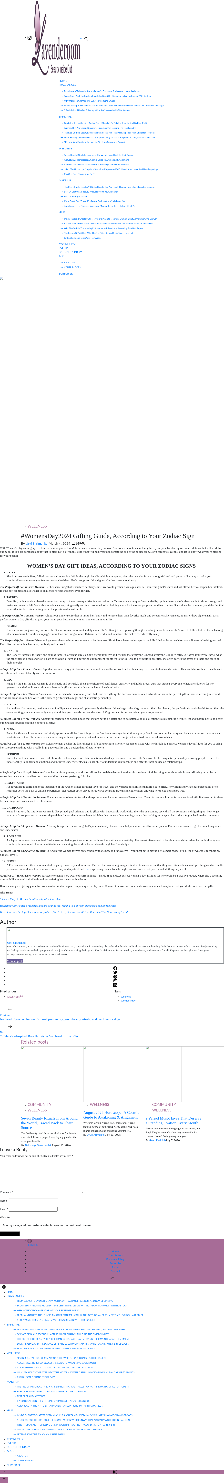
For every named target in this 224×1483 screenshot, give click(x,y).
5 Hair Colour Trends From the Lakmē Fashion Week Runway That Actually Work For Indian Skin (108, 224)
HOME (63, 81)
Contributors (115, 1255)
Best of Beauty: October (75, 197)
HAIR (62, 212)
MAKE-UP (65, 180)
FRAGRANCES (67, 85)
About (115, 1267)
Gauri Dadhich (157, 1140)
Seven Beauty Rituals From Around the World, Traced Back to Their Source (98, 155)
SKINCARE (65, 116)
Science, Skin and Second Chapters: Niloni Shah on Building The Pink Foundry (100, 128)
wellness (126, 996)
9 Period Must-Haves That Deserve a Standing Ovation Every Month (96, 165)
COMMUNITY (67, 244)
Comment (6, 1192)
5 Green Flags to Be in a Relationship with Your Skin (30, 899)
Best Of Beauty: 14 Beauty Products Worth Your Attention (91, 192)
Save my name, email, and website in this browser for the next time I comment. (48, 1225)
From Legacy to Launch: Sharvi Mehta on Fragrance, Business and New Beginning (102, 91)
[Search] (86, 39)
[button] (4, 1287)
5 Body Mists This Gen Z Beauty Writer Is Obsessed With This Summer (97, 110)
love (88, 869)
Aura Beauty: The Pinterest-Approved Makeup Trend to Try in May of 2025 (99, 206)
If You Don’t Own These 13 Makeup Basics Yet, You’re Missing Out (95, 201)
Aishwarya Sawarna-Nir (38, 1145)
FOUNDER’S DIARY (70, 252)
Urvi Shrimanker (37, 543)
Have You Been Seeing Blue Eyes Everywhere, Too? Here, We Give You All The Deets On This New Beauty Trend (64, 912)
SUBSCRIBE (66, 273)
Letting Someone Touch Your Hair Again (82, 238)
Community (39, 1105)
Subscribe (115, 1263)
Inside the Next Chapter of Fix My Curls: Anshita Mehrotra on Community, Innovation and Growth (110, 219)
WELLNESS (65, 148)
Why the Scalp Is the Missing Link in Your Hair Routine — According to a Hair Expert (103, 229)
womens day (128, 1000)
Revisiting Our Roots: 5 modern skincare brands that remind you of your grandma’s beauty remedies (58, 905)
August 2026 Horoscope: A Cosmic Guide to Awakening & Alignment (96, 160)
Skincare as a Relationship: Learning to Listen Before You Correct (94, 142)
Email (4, 1209)
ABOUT (63, 256)
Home (115, 1251)
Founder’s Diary (115, 1259)
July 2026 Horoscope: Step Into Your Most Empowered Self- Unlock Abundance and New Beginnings (111, 170)
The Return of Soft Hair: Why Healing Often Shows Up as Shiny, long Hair (98, 233)
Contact (115, 1271)
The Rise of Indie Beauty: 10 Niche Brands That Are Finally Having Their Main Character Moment (109, 133)
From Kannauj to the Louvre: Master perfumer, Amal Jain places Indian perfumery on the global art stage (114, 106)
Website (5, 1217)
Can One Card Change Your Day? (79, 174)
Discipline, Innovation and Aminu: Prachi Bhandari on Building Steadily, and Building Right (105, 123)
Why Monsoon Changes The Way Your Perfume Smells (89, 101)
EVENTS (64, 248)
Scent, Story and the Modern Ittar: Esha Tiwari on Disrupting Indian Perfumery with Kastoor (107, 96)
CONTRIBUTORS (72, 267)
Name (4, 1200)
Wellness (37, 526)
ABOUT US (69, 263)
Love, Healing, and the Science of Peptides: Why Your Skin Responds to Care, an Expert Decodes (109, 138)
